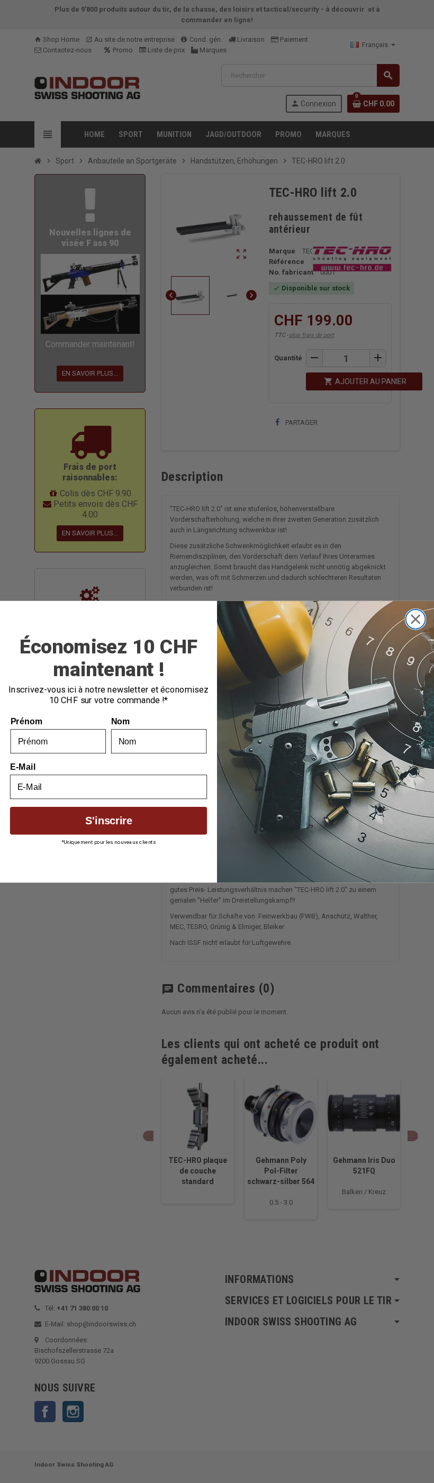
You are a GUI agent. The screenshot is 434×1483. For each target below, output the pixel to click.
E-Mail (23, 766)
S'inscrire (108, 820)
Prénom (27, 721)
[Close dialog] (416, 619)
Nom (120, 721)
